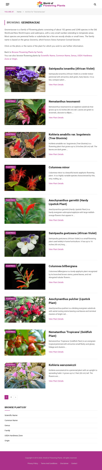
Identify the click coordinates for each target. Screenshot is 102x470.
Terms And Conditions (49, 463)
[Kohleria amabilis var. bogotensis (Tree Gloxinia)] (25, 145)
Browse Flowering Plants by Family (27, 52)
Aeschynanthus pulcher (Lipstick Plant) (69, 301)
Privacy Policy (33, 463)
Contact (74, 463)
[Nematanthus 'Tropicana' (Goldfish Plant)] (25, 343)
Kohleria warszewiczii (62, 365)
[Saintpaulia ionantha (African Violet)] (25, 79)
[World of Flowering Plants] (51, 4)
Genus (73, 55)
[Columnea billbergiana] (25, 277)
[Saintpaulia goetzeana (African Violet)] (25, 244)
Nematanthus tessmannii (64, 101)
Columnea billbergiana (63, 266)
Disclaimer (64, 463)
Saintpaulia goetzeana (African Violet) (73, 233)
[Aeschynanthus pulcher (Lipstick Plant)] (25, 310)
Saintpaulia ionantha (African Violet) (72, 68)
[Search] (94, 4)
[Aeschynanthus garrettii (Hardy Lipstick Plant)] (25, 211)
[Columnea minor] (25, 178)
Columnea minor (59, 167)
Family (7, 430)
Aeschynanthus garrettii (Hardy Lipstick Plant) (68, 202)
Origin (14, 59)
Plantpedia (10, 68)
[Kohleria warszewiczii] (25, 376)
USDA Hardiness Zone (14, 435)
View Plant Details (56, 85)
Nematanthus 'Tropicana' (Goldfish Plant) (70, 334)
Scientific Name (48, 55)
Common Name (63, 55)
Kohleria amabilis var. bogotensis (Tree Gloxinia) (70, 136)
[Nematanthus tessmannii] (25, 112)
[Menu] (7, 4)
